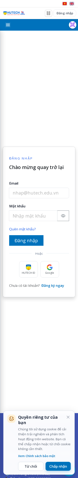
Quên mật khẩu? (22, 229)
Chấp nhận (58, 466)
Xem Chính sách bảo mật (36, 456)
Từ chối (31, 466)
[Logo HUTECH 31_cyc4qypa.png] (14, 13)
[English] (71, 3)
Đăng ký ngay (52, 285)
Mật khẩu (17, 206)
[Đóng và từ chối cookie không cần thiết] (68, 417)
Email (13, 183)
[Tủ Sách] (48, 13)
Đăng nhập (65, 13)
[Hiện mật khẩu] (63, 215)
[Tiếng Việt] (64, 3)
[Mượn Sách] (72, 25)
